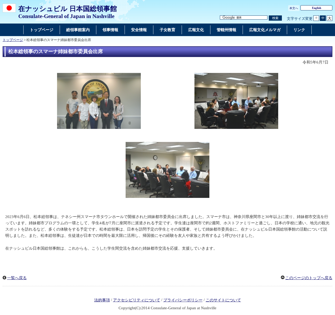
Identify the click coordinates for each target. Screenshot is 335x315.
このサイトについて (223, 300)
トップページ (13, 40)
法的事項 (102, 300)
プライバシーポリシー (183, 300)
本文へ (293, 8)
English (316, 7)
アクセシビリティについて (136, 300)
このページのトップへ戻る (308, 278)
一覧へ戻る (17, 278)
